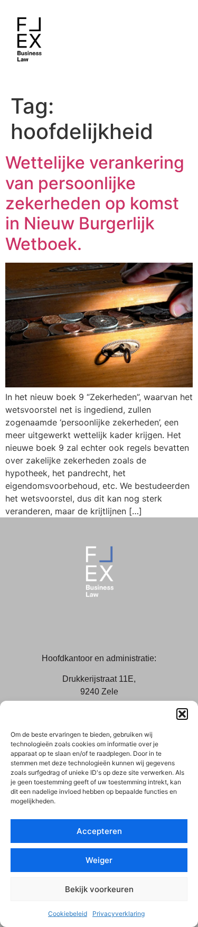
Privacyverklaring (118, 913)
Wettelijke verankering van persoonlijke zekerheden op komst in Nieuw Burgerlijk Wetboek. (94, 203)
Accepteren (99, 831)
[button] (182, 714)
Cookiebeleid (67, 913)
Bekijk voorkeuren (99, 889)
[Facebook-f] (87, 623)
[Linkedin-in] (111, 623)
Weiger (99, 860)
